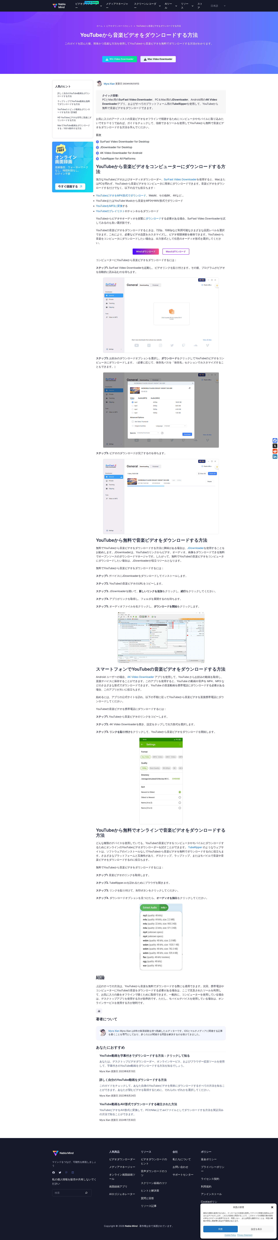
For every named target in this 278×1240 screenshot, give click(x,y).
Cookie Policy (230, 1235)
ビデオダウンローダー (122, 1159)
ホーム (100, 26)
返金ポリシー (209, 1159)
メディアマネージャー (117, 5)
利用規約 (206, 1186)
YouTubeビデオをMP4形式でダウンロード (121, 195)
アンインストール (211, 1194)
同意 (220, 1229)
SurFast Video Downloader (180, 179)
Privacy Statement (244, 1235)
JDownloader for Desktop (116, 147)
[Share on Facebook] (275, 440)
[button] (272, 1207)
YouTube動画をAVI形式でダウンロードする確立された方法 (138, 1104)
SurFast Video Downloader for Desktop (124, 141)
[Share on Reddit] (275, 451)
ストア (199, 5)
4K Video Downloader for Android (121, 152)
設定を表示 (256, 1229)
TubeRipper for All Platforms (118, 158)
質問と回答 (147, 1198)
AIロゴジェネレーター (122, 1194)
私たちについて (182, 1159)
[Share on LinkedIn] (275, 456)
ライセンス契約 (210, 1178)
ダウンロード (153, 218)
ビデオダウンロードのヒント (119, 26)
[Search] (86, 1193)
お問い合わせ (180, 1166)
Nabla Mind (61, 6)
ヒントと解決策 (150, 1190)
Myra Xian (109, 83)
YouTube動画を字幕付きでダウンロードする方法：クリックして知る (144, 1055)
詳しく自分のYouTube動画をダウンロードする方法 (133, 1080)
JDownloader (195, 548)
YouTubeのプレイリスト (110, 211)
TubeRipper (195, 847)
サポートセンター (183, 1174)
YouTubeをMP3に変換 (109, 205)
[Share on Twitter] (275, 446)
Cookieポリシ (209, 1201)
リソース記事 (149, 1205)
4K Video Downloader (140, 676)
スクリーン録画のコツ (154, 1183)
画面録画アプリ (118, 1186)
